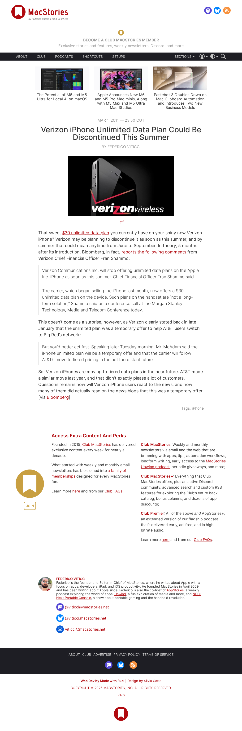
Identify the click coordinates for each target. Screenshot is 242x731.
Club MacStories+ (157, 476)
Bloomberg (58, 397)
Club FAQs (113, 491)
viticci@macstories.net (85, 629)
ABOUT (21, 56)
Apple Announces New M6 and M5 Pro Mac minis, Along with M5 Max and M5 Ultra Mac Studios (121, 101)
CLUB (41, 56)
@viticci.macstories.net (85, 618)
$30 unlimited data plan (85, 232)
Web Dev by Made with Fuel (102, 681)
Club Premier (152, 513)
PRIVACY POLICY (126, 654)
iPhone (198, 408)
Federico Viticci (71, 579)
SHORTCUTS (92, 56)
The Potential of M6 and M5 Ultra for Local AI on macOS (62, 96)
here (76, 491)
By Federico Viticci (121, 146)
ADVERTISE (102, 654)
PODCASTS (64, 56)
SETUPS (118, 56)
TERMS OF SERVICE (158, 654)
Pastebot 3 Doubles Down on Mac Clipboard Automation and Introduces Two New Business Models (180, 101)
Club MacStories (96, 444)
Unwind (120, 594)
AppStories (175, 590)
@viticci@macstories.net (87, 607)
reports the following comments (153, 251)
